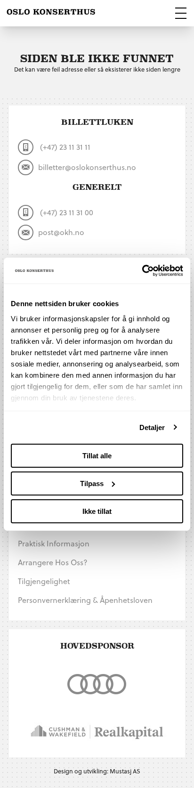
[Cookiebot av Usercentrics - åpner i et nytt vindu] (142, 270)
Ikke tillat (97, 511)
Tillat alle (97, 456)
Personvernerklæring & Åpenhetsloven (85, 599)
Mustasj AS (125, 770)
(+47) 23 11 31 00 (65, 212)
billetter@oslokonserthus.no (87, 167)
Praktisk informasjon (53, 543)
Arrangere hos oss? (53, 562)
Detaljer (152, 427)
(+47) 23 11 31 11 (64, 146)
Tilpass (92, 483)
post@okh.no (61, 232)
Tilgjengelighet (44, 581)
